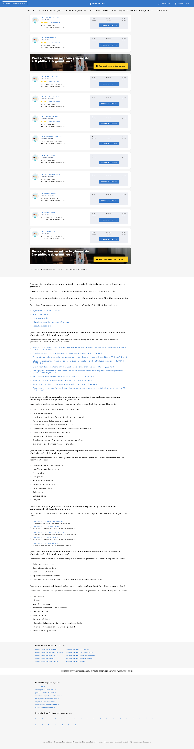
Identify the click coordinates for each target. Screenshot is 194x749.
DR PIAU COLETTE (48, 232)
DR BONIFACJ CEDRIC (50, 18)
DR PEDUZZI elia (48, 155)
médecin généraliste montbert (76, 661)
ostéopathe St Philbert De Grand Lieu (45, 702)
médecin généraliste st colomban (46, 649)
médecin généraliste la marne (45, 655)
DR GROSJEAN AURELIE (50, 174)
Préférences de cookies (121, 742)
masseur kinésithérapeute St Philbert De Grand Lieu (48, 696)
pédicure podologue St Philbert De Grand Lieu (47, 704)
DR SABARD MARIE (48, 38)
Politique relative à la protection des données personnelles (88, 742)
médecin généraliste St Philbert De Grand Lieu (47, 698)
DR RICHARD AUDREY (50, 77)
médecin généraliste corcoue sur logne (79, 652)
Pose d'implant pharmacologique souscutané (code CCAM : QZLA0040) (65, 384)
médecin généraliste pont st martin (46, 661)
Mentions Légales (47, 742)
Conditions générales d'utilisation (63, 742)
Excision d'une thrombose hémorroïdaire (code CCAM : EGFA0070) (62, 380)
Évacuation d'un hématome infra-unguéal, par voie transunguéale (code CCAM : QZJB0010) (73, 367)
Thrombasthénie (40, 314)
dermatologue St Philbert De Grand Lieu (45, 689)
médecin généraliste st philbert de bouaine (80, 655)
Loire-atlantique (62, 270)
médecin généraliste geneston (45, 658)
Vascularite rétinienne (43, 326)
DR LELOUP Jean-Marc (50, 96)
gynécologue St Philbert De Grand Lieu (45, 693)
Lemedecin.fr (34, 270)
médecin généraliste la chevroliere (77, 649)
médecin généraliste (48, 270)
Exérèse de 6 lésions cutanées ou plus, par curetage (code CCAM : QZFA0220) (67, 353)
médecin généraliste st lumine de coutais (49, 652)
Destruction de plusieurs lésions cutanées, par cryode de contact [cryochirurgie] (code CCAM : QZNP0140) (80, 357)
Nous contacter (109, 742)
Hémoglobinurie (40, 318)
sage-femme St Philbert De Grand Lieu (45, 707)
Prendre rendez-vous (109, 25)
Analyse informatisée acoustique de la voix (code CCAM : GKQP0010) (63, 377)
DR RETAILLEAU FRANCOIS (51, 136)
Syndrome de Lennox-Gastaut (46, 311)
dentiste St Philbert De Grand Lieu (44, 687)
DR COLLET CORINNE (49, 116)
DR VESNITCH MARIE (49, 194)
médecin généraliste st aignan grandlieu (79, 658)
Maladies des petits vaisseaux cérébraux (51, 322)
